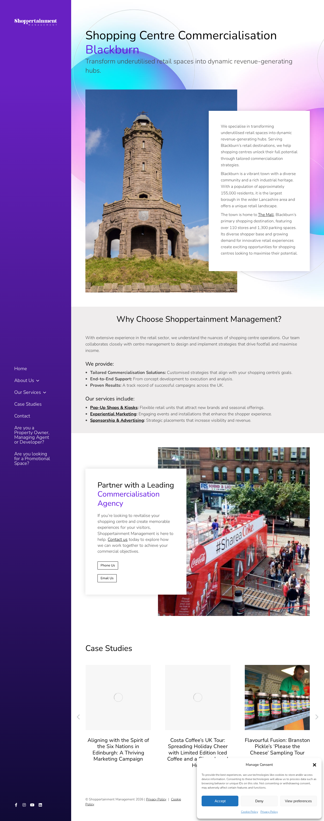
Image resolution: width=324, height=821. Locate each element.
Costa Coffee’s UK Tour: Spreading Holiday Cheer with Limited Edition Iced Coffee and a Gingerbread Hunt (197, 753)
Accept (220, 801)
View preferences (298, 801)
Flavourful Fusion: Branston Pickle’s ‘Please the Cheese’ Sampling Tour (277, 746)
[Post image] (118, 697)
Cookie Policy (249, 812)
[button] (314, 765)
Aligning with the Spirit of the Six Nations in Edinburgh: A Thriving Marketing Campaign (118, 750)
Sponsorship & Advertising (117, 420)
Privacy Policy (269, 812)
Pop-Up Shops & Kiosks (114, 407)
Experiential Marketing (113, 414)
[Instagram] (24, 805)
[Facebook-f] (16, 805)
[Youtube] (32, 805)
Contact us (118, 539)
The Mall (266, 214)
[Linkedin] (40, 805)
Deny (259, 801)
